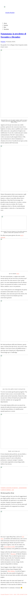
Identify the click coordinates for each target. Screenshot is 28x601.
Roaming (13, 554)
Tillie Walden (11, 571)
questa (17, 273)
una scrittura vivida (9, 546)
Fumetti (3, 41)
